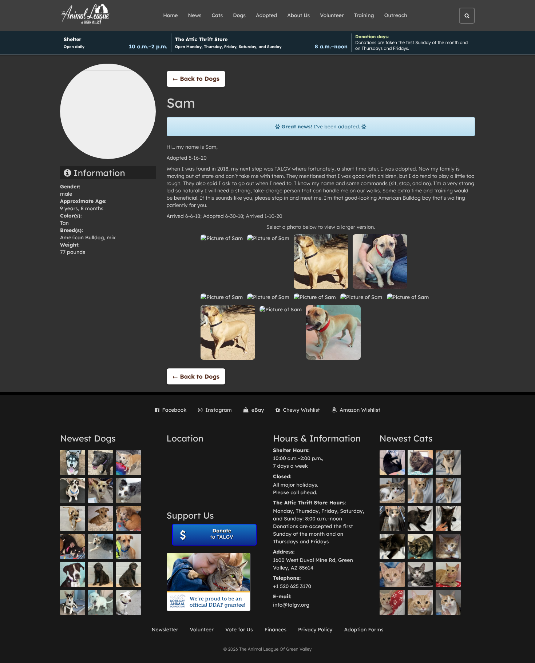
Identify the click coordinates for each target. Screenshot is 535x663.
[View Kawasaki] (420, 490)
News (195, 15)
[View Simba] (392, 602)
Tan (64, 223)
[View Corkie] (100, 518)
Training (364, 15)
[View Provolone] (420, 602)
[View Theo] (72, 518)
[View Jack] (72, 602)
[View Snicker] (448, 546)
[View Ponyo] (128, 518)
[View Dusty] (100, 546)
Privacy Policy (315, 629)
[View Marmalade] (448, 602)
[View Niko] (128, 546)
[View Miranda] (72, 546)
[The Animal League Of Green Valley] (85, 14)
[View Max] (128, 490)
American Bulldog (82, 237)
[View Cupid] (72, 462)
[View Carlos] (100, 462)
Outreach (395, 15)
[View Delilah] (420, 546)
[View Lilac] (128, 574)
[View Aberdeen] (420, 518)
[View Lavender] (100, 574)
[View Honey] (128, 462)
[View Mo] (100, 602)
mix (111, 237)
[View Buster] (100, 490)
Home (170, 15)
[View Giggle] (392, 574)
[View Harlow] (392, 462)
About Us (298, 15)
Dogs (239, 15)
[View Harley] (392, 518)
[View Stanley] (72, 574)
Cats (217, 15)
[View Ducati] (448, 490)
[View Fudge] (420, 462)
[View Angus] (448, 518)
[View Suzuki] (392, 490)
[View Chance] (72, 490)
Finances (275, 629)
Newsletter (164, 629)
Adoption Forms (363, 629)
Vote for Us (239, 629)
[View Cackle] (420, 574)
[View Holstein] (392, 546)
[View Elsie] (448, 574)
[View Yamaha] (448, 462)
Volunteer (332, 15)
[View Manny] (128, 602)
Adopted (266, 15)
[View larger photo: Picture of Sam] (222, 238)
